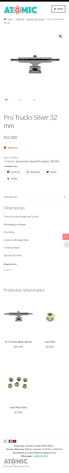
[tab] (34, 197)
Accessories (22, 161)
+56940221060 (40, 456)
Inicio (10, 19)
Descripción (10, 196)
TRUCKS (19, 19)
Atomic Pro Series (36, 19)
